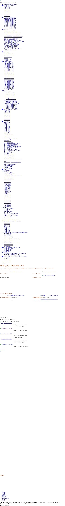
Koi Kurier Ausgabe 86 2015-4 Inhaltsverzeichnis (41, 300)
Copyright (3, 499)
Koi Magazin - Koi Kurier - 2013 (20, 341)
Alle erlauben (2, 505)
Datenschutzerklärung (29, 503)
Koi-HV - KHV (4, 496)
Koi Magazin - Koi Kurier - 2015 (48, 268)
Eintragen (3, 497)
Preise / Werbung (5, 495)
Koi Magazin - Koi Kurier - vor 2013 (20, 346)
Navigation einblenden (12, 2)
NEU (2, 491)
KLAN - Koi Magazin (4, 317)
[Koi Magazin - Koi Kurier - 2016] (6, 323)
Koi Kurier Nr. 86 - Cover (37, 277)
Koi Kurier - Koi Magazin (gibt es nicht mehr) (34, 268)
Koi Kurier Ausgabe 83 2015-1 (5, 297)
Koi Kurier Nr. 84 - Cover (37, 273)
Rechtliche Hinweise (5, 498)
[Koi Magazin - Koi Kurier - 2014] (6, 333)
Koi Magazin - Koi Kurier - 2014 (20, 335)
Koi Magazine (23, 268)
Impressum (4, 492)
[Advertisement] (28, 285)
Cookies (3, 500)
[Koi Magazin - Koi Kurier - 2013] (6, 339)
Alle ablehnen (7, 505)
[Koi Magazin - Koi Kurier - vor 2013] (6, 344)
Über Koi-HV (4, 494)
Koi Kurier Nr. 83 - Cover (4, 273)
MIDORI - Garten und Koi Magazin (7, 319)
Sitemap (3, 493)
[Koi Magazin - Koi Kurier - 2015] (6, 328)
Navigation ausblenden (4, 2)
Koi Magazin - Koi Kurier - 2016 (20, 325)
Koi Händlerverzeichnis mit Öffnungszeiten (12, 268)
